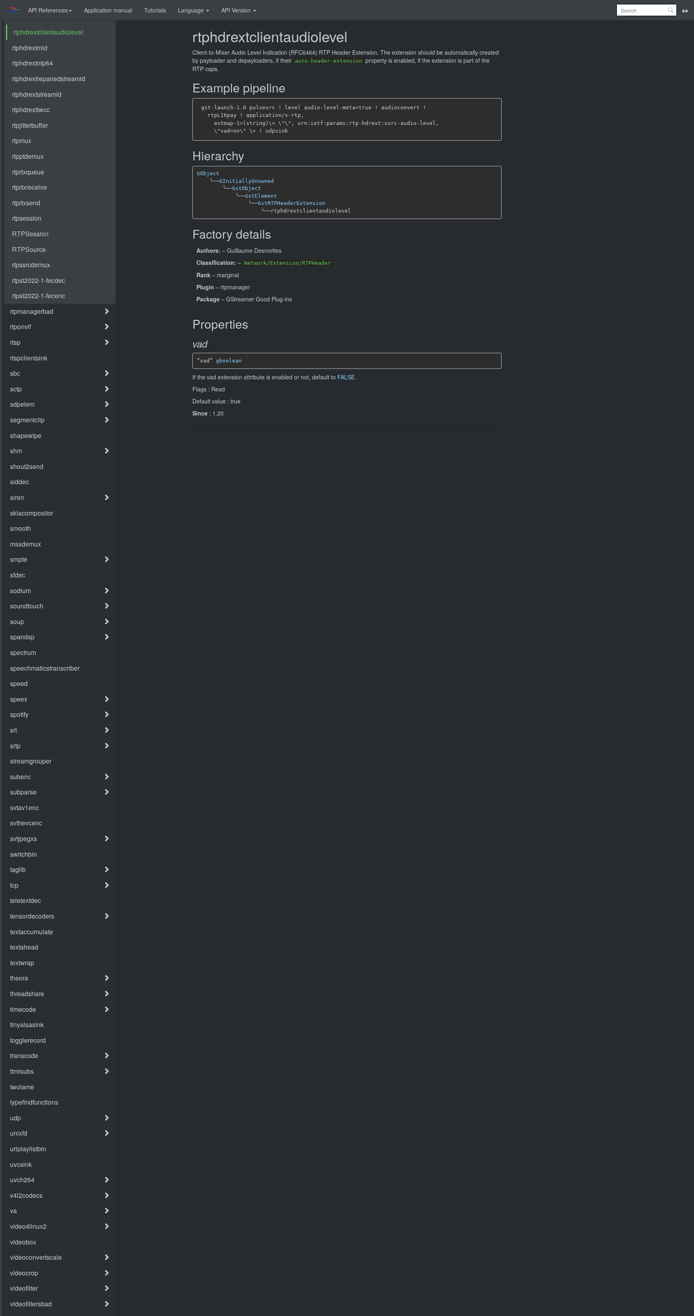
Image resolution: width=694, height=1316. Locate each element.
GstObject (246, 188)
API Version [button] (236, 10)
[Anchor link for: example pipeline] (290, 88)
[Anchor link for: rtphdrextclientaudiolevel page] (353, 37)
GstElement (261, 196)
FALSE (346, 377)
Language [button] (191, 10)
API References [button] (48, 10)
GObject (208, 173)
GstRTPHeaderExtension (291, 203)
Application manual (108, 10)
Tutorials (155, 10)
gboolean (229, 361)
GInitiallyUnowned (246, 181)
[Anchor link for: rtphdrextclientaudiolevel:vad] (214, 344)
